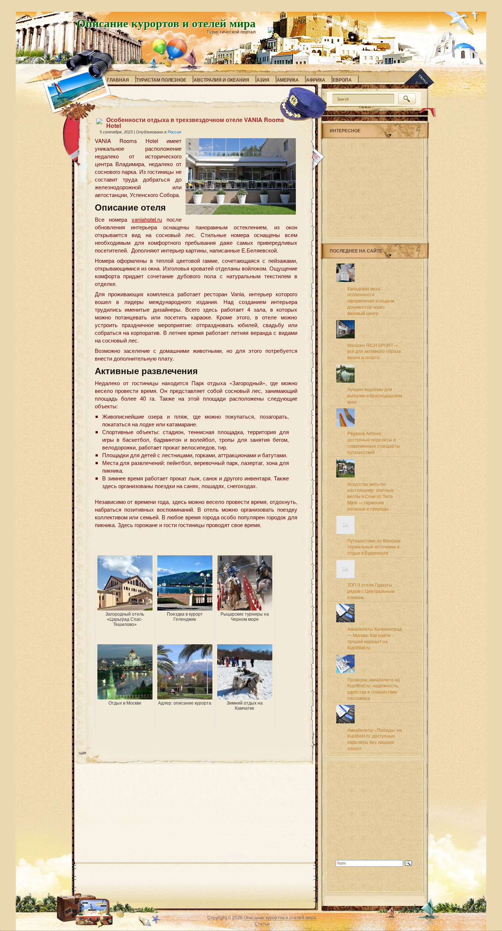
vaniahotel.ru (147, 219)
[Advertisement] (181, 542)
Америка (288, 79)
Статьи (262, 923)
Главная (118, 79)
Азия (263, 79)
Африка (315, 79)
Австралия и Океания (221, 79)
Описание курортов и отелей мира (166, 22)
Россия (174, 132)
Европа (342, 79)
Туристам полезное (161, 79)
